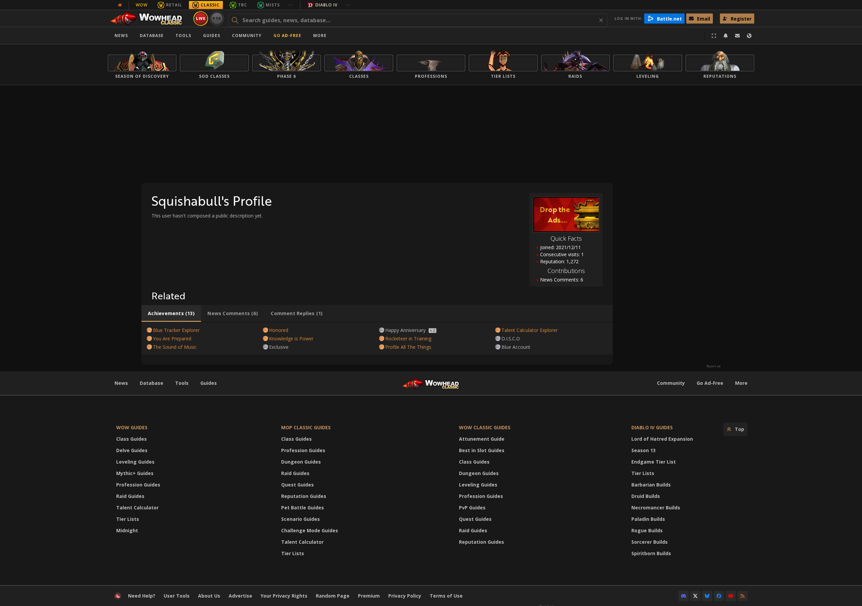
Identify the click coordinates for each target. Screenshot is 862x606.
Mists (273, 5)
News (121, 35)
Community (247, 35)
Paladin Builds (648, 519)
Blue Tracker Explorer (176, 330)
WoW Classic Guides (484, 427)
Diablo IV (326, 5)
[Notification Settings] (726, 36)
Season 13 (643, 450)
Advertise (240, 596)
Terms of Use (446, 596)
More (741, 383)
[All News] (119, 5)
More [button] (320, 35)
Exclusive (279, 347)
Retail (174, 5)
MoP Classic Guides (306, 427)
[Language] (749, 36)
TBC (242, 5)
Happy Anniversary (405, 330)
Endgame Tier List (653, 462)
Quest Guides (297, 484)
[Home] (149, 18)
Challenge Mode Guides (309, 530)
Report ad (713, 366)
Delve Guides (131, 450)
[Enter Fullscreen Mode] (714, 36)
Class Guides (131, 439)
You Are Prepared (172, 338)
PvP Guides (472, 507)
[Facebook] (719, 596)
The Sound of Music (175, 347)
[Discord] (683, 596)
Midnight (127, 530)
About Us (209, 596)
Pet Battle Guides (302, 507)
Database (152, 35)
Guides (211, 35)
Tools (182, 383)
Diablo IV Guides (652, 427)
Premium (369, 596)
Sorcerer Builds (649, 542)
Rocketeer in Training (408, 338)
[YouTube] (731, 596)
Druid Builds (645, 496)
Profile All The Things (408, 347)
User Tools (177, 596)
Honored (278, 330)
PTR (217, 18)
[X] (695, 596)
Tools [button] (183, 35)
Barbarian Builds (651, 484)
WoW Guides (131, 427)
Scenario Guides (300, 519)
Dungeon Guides (301, 462)
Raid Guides (130, 496)
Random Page (333, 596)
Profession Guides (138, 484)
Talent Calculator (137, 507)
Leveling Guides (135, 462)
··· (290, 5)
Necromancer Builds (655, 507)
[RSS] (742, 596)
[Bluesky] (707, 596)
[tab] (171, 313)
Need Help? (141, 596)
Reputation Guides (303, 496)
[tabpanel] (377, 339)
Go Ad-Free (287, 35)
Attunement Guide (481, 439)
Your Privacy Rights (284, 596)
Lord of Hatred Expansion (662, 439)
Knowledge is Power (291, 338)
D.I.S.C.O (510, 338)
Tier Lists (127, 519)
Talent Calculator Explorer (529, 330)
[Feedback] (737, 36)
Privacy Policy (404, 596)
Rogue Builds (647, 530)
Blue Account (515, 347)
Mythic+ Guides (135, 473)
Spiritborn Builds (651, 553)
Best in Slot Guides (481, 450)
